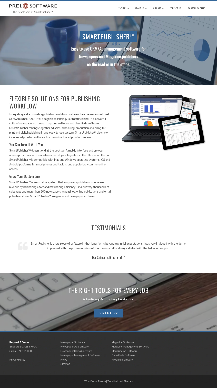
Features (121, 8)
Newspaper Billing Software (76, 351)
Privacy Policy (17, 359)
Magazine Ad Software (124, 351)
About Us (139, 8)
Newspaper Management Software (80, 355)
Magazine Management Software (130, 346)
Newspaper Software (73, 342)
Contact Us (175, 8)
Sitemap (65, 364)
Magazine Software (123, 342)
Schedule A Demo (196, 8)
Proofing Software (122, 359)
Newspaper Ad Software (75, 346)
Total (110, 381)
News (64, 359)
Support (157, 8)
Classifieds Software (123, 355)
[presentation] (12, 250)
